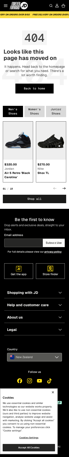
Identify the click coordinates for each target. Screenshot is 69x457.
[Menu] (5, 5)
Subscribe (54, 243)
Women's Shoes (34, 111)
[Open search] (51, 5)
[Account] (57, 5)
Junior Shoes (56, 111)
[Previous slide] (55, 189)
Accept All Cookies (28, 447)
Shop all (34, 199)
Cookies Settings (28, 437)
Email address (13, 235)
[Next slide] (64, 189)
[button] (34, 357)
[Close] (53, 392)
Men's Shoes (12, 111)
